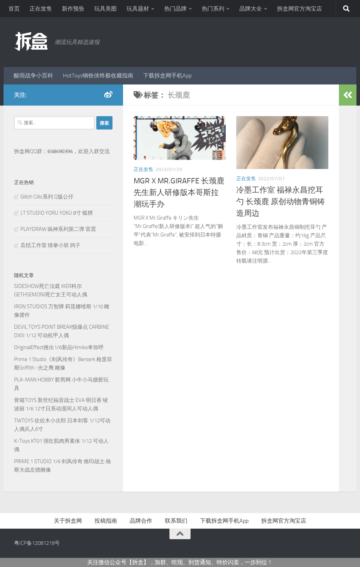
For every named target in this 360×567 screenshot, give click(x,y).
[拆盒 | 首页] (30, 41)
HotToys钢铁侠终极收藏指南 (98, 75)
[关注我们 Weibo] (108, 94)
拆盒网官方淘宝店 (299, 8)
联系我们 (176, 520)
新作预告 (73, 8)
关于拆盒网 (68, 520)
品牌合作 (141, 520)
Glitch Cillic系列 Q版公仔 (46, 197)
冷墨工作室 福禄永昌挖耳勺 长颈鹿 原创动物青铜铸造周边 (280, 201)
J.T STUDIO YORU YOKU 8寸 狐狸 (56, 213)
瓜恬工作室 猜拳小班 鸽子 (50, 245)
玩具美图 (105, 8)
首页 (14, 8)
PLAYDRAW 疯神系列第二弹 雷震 (58, 229)
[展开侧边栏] (347, 95)
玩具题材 (138, 8)
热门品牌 (175, 8)
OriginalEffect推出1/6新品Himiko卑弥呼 (59, 347)
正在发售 (41, 8)
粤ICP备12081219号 (37, 543)
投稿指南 (106, 520)
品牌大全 (250, 8)
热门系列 (213, 8)
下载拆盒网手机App (167, 75)
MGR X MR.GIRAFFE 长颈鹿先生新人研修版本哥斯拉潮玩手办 (179, 192)
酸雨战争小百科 (33, 75)
